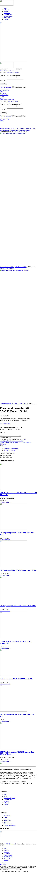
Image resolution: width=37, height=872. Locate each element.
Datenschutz (7, 820)
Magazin (6, 801)
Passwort (3, 80)
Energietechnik (8, 799)
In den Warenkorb (5, 437)
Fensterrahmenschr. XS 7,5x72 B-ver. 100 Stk (13, 267)
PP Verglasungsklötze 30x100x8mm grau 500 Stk (18, 570)
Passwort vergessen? (6, 87)
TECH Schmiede (11, 844)
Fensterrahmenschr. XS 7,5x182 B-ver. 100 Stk (13, 403)
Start (1, 128)
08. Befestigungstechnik (10, 128)
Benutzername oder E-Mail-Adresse (10, 75)
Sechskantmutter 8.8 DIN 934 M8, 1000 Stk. (16, 679)
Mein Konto (7, 816)
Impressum (7, 819)
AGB (5, 817)
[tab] (20, 448)
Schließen (3, 864)
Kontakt (6, 804)
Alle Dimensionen (5, 423)
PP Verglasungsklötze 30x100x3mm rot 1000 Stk (18, 606)
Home (5, 794)
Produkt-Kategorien (9, 798)
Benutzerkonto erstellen (12, 72)
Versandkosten (8, 824)
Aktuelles (6, 802)
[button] (5, 502)
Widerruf (6, 822)
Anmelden (3, 83)
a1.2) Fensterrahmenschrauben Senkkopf (18, 130)
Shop (5, 796)
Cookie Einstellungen (10, 825)
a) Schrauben (21, 128)
